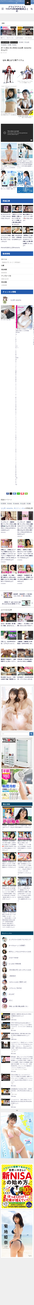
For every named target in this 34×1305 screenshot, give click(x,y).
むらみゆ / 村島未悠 (15, 963)
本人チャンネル (14, 42)
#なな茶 (11, 247)
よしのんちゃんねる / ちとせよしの (20, 939)
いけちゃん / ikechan (15, 988)
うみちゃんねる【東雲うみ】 (18, 982)
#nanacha (17, 247)
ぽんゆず (11, 994)
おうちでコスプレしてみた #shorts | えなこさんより (6, 216)
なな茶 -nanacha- (5, 42)
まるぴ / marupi (13, 957)
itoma (15, 44)
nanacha (4, 44)
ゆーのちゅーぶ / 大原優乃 (17, 945)
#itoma (3, 247)
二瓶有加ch (12, 976)
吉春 (10, 44)
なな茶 (27, 42)
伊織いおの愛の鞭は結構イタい (18, 1006)
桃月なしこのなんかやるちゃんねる (20, 951)
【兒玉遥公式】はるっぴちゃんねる (20, 969)
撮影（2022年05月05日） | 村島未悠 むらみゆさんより (17, 237)
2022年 (21, 42)
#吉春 (7, 247)
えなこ (11, 1000)
